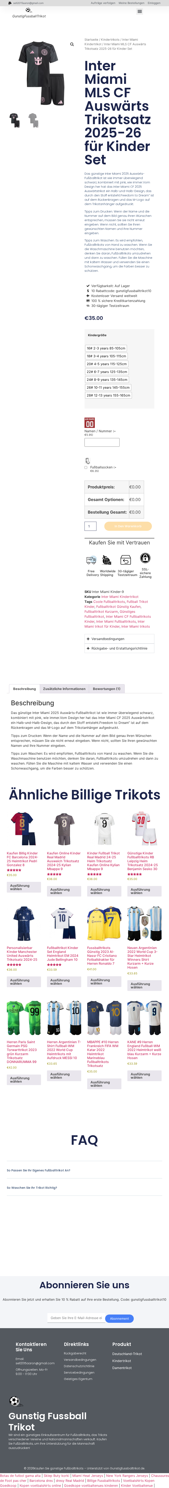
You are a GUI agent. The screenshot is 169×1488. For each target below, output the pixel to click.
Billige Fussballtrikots (103, 1480)
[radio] (106, 348)
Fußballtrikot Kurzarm (101, 611)
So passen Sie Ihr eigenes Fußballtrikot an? (38, 1170)
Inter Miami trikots (135, 626)
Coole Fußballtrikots (109, 602)
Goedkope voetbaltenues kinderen (91, 1485)
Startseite (91, 40)
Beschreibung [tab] (24, 689)
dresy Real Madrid (70, 1480)
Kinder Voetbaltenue (137, 1485)
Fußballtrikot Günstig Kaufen (118, 606)
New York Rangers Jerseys (127, 1476)
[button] (139, 11)
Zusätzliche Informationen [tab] (64, 689)
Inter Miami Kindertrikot (119, 597)
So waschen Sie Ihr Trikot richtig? (32, 1188)
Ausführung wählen (19, 887)
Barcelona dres (41, 1480)
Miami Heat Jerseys (87, 1476)
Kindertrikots (110, 40)
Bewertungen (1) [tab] (107, 689)
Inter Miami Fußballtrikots (116, 621)
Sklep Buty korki (56, 1476)
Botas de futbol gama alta (20, 1476)
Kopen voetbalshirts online (40, 1485)
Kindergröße (97, 335)
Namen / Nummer (100, 432)
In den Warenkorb (128, 526)
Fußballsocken (103, 469)
